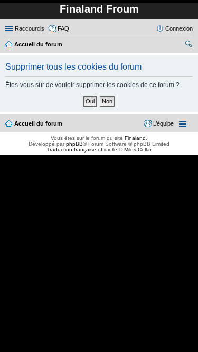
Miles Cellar (138, 150)
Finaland (135, 138)
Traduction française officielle (81, 150)
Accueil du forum (38, 123)
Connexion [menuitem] (179, 28)
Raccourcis (29, 28)
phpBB (74, 144)
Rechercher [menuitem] (188, 45)
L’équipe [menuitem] (163, 123)
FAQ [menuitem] (63, 28)
